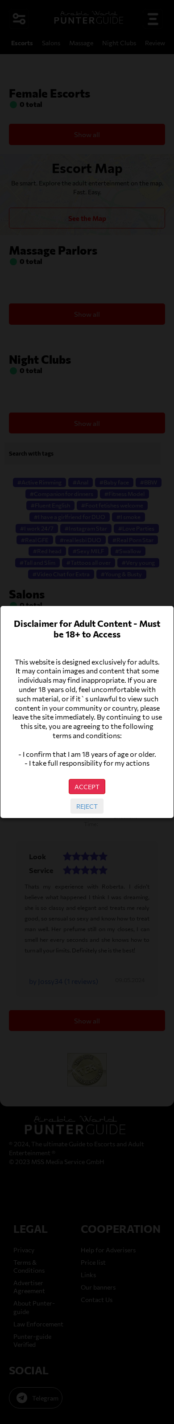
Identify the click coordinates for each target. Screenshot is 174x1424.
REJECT (87, 806)
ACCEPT (87, 786)
